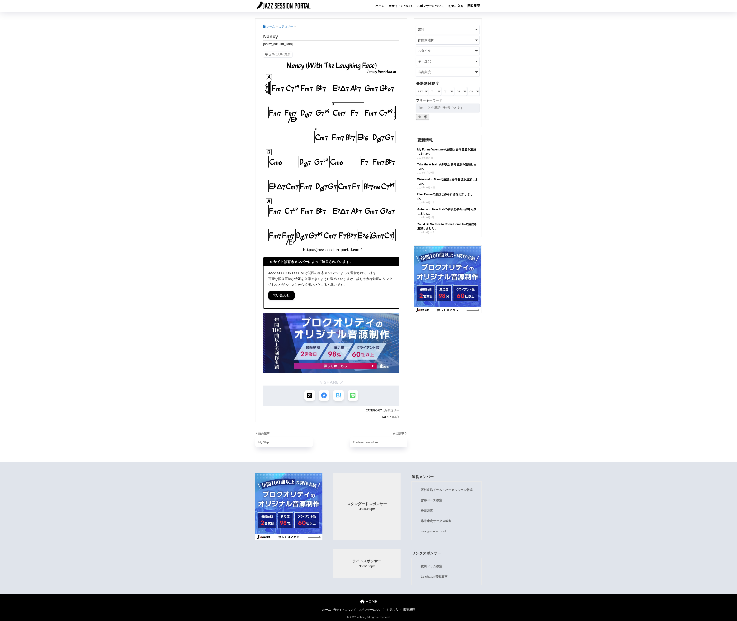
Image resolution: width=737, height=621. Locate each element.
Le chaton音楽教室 (434, 576)
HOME (370, 601)
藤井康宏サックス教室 (436, 521)
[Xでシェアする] (309, 395)
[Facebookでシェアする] (324, 395)
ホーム (380, 5)
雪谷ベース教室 (431, 500)
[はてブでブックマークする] (338, 395)
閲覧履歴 (474, 5)
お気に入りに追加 (279, 54)
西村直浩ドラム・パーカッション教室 (447, 489)
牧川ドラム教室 (431, 566)
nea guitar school (433, 531)
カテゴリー (391, 410)
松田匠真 (427, 510)
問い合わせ (281, 295)
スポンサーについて (431, 5)
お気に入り (456, 5)
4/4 (396, 417)
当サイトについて (400, 5)
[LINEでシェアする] (353, 395)
